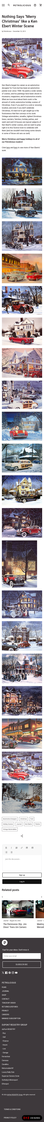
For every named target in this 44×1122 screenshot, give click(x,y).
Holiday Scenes (8, 824)
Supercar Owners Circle (10, 1076)
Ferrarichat (6, 1056)
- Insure (4, 1045)
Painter (37, 824)
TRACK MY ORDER (9, 1003)
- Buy (4, 1033)
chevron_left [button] (2, 897)
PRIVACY (5, 1011)
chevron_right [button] (41, 897)
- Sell (4, 1037)
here (8, 147)
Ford (31, 819)
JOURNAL (5, 991)
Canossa (5, 1060)
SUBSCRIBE (22, 964)
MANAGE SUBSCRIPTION (11, 1018)
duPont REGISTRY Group (15, 1095)
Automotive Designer (10, 819)
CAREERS (5, 1014)
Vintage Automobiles (10, 829)
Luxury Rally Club (8, 1072)
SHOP (4, 995)
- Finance (5, 1041)
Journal (19, 824)
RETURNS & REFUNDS (10, 1007)
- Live (4, 1049)
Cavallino (5, 1064)
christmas (23, 819)
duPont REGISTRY (8, 1029)
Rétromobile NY (7, 1068)
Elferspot (5, 1084)
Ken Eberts (28, 824)
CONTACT (5, 999)
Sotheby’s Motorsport (10, 1080)
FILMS (4, 987)
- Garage (5, 1053)
